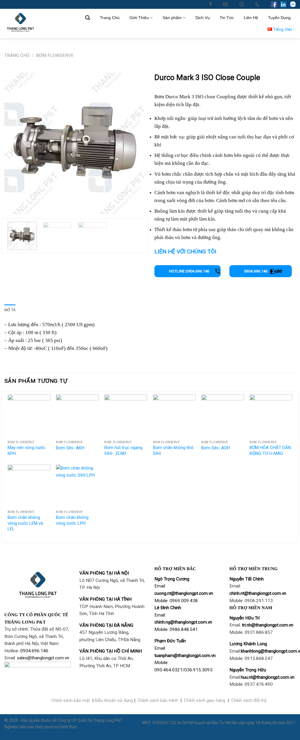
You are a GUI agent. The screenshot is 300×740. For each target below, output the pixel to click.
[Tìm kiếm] (87, 17)
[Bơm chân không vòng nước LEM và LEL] (29, 486)
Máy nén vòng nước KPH (26, 450)
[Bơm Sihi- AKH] (77, 415)
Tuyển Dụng (279, 17)
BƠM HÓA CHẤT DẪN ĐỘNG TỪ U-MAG (270, 450)
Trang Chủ (110, 17)
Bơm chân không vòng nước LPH (72, 520)
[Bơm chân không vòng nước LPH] (77, 486)
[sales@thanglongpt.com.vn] (226, 4)
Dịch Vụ (202, 17)
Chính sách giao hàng (204, 700)
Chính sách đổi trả (248, 700)
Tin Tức (227, 17)
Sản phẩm (172, 17)
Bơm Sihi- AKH (70, 448)
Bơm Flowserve (55, 55)
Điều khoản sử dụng (114, 700)
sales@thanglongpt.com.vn (43, 658)
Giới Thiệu (139, 17)
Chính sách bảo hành (158, 700)
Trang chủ (16, 55)
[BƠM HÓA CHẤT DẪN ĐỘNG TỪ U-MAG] (271, 415)
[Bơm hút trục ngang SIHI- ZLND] (125, 415)
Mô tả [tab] (10, 310)
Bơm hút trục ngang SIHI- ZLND (123, 450)
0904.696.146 (256, 271)
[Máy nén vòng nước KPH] (29, 415)
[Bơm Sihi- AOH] (222, 415)
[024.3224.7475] (258, 4)
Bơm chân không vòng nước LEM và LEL (25, 523)
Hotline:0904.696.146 (189, 271)
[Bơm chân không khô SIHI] (174, 415)
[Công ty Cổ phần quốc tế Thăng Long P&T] (211, 4)
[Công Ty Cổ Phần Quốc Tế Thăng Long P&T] (35, 23)
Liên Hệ (251, 17)
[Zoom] (11, 206)
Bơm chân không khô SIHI (173, 450)
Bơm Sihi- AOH (215, 448)
